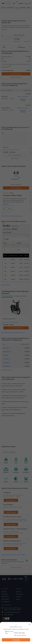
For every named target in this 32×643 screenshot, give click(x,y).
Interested (16, 640)
